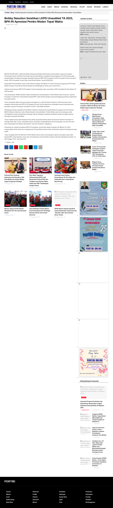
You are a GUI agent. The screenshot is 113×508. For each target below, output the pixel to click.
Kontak (32, 2)
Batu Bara (9, 502)
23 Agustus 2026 (59, 183)
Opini (61, 499)
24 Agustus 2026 (34, 187)
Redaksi (11, 2)
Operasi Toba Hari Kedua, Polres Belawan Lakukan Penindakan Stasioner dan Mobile (99, 431)
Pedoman (25, 2)
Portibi (7, 12)
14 (102, 410)
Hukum (89, 7)
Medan (56, 7)
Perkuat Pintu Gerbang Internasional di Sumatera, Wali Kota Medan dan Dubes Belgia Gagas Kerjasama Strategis (92, 106)
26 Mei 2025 (96, 423)
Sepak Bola (63, 497)
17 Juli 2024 (96, 437)
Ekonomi (97, 7)
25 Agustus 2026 (9, 183)
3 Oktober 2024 (96, 410)
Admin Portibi (85, 110)
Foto (60, 502)
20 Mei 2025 (96, 454)
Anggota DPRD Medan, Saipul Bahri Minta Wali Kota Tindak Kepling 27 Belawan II (99, 417)
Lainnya (105, 7)
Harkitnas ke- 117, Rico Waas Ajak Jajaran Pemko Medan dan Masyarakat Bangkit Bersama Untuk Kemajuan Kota (98, 446)
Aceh (8, 497)
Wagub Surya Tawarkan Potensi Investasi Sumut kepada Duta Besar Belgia (98, 165)
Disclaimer (18, 2)
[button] (6, 147)
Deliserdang (10, 499)
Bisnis (35, 502)
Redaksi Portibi (85, 410)
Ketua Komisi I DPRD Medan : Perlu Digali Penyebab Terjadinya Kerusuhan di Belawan (99, 461)
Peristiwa (62, 491)
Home (43, 7)
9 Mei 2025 (96, 467)
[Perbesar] (106, 321)
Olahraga (62, 494)
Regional (73, 7)
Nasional (64, 7)
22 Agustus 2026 (59, 217)
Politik (82, 7)
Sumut (49, 7)
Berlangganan (90, 502)
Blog (12, 12)
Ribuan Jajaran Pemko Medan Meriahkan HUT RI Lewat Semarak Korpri (15, 211)
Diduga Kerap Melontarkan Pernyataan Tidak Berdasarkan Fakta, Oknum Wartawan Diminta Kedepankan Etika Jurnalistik (99, 120)
